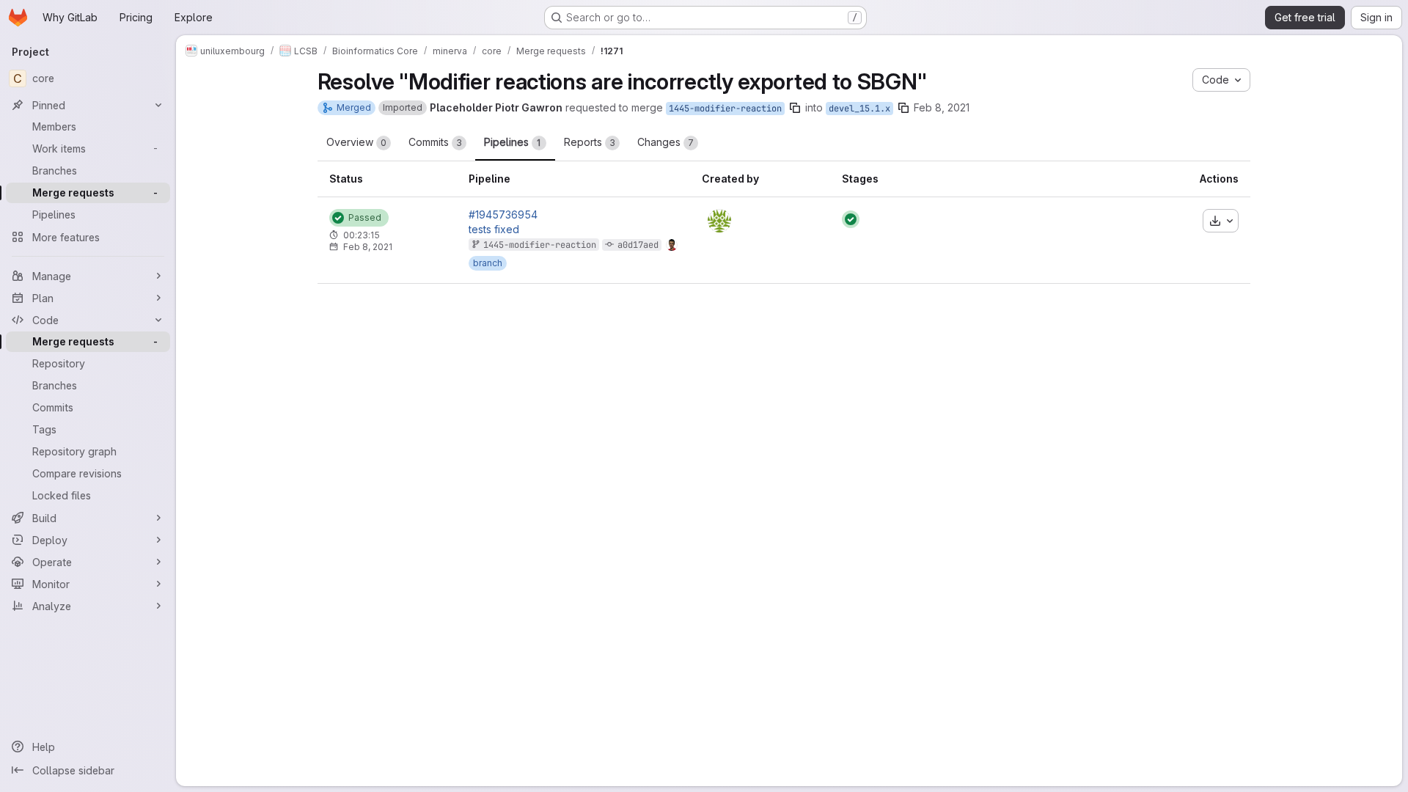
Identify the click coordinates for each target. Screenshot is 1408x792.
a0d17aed (638, 245)
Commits (435, 142)
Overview (356, 142)
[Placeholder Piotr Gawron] (719, 220)
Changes (665, 142)
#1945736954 (503, 215)
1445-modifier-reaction (725, 108)
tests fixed (494, 229)
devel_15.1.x (859, 108)
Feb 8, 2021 (941, 107)
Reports (589, 142)
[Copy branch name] (795, 108)
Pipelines (512, 142)
